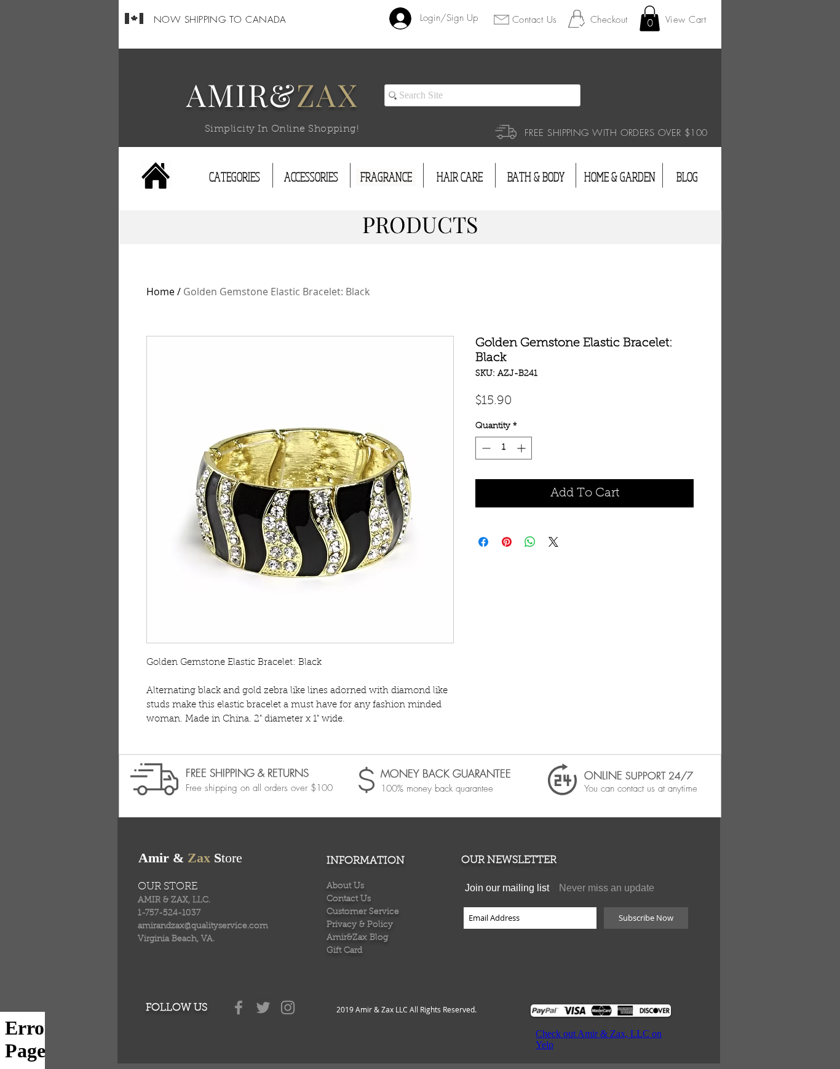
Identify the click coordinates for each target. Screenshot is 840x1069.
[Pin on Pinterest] (506, 541)
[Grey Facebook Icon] (238, 1007)
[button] (649, 18)
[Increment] (522, 448)
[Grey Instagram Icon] (288, 1007)
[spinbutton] (504, 448)
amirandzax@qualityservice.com (203, 926)
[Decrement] (485, 448)
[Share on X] (553, 541)
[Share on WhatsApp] (530, 541)
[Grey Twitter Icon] (263, 1007)
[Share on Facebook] (483, 541)
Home (160, 291)
